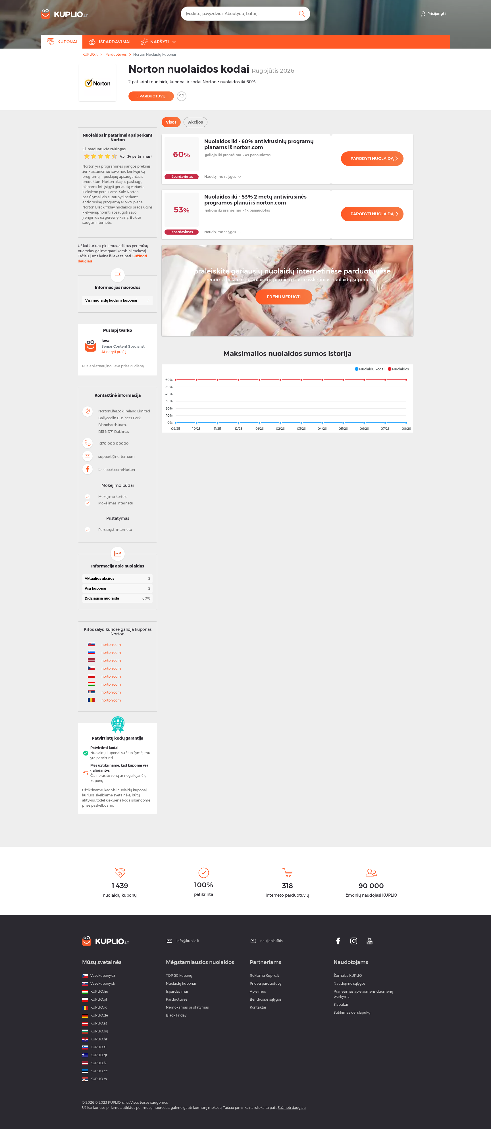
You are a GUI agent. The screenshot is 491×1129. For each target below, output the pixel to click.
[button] (369, 369)
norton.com (111, 644)
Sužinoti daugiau (292, 1107)
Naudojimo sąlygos (220, 176)
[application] (287, 398)
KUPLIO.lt (90, 55)
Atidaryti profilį (113, 352)
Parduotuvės (115, 55)
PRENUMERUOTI (284, 296)
